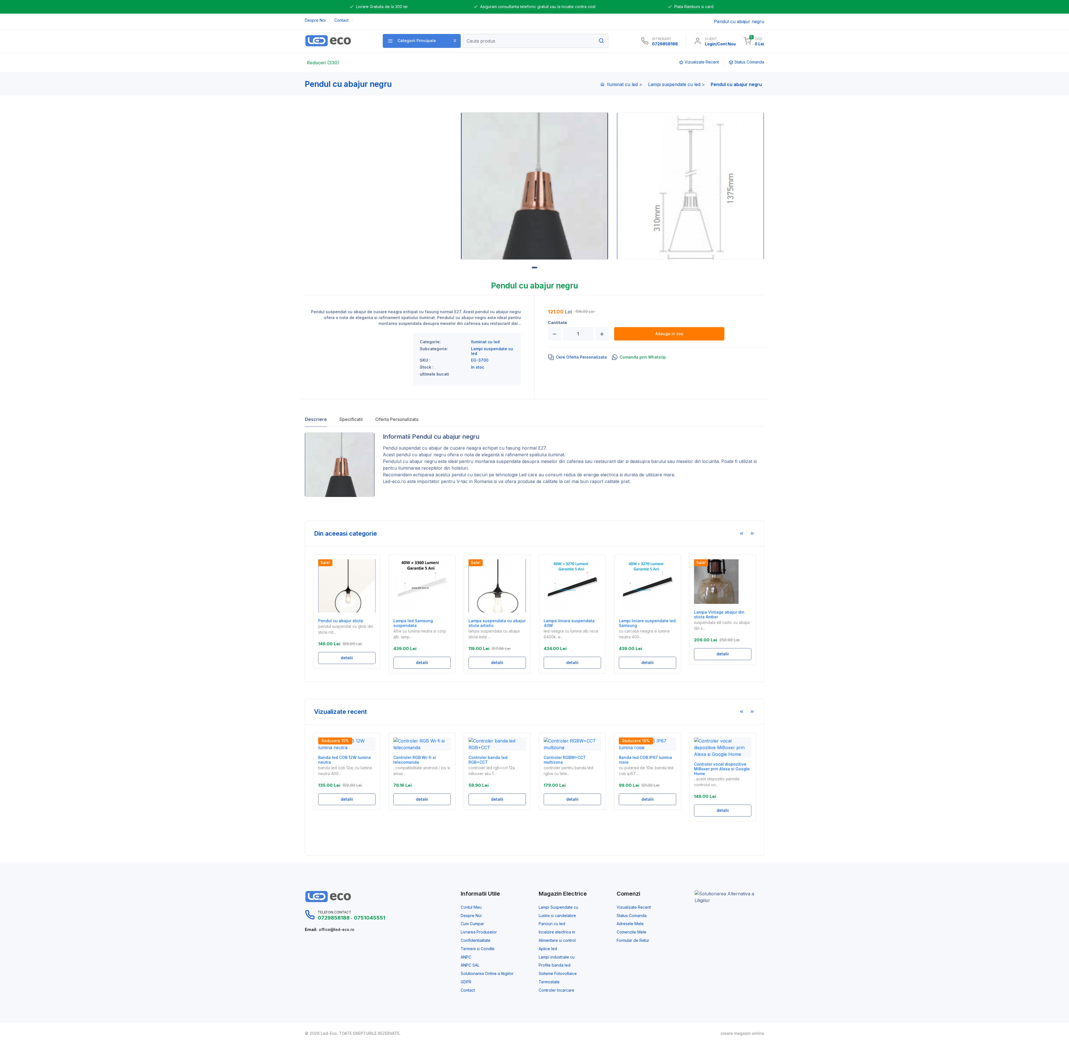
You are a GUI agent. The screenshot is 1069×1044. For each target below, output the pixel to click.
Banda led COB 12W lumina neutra (344, 759)
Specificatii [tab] (351, 419)
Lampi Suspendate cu (558, 907)
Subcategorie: (434, 349)
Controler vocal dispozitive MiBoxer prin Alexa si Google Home (722, 769)
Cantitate (557, 322)
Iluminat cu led (622, 84)
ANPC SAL (470, 965)
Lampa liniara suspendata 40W (569, 623)
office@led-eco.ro (336, 929)
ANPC (466, 957)
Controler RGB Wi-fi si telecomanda (414, 759)
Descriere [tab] (316, 419)
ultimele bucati (434, 374)
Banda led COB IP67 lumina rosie (645, 759)
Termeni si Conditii (477, 949)
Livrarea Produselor (479, 932)
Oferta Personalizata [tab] (396, 419)
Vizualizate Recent (634, 907)
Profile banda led (554, 965)
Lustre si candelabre (557, 915)
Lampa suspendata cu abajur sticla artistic (497, 623)
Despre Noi (471, 915)
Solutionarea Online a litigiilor (487, 973)
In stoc (477, 367)
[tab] (577, 357)
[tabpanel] (534, 186)
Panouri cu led (552, 924)
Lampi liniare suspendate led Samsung (647, 623)
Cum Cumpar (472, 924)
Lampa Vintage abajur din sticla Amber (719, 614)
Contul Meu (471, 907)
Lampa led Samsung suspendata (413, 623)
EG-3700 (479, 360)
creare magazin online (742, 1033)
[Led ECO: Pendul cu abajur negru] (337, 41)
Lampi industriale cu (557, 957)
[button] (422, 41)
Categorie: (430, 342)
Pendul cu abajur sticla (340, 621)
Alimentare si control (557, 940)
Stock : (426, 367)
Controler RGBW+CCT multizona (565, 759)
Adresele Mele (630, 924)
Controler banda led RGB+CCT (488, 759)
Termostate (549, 982)
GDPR (466, 982)
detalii (347, 657)
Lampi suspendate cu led (674, 84)
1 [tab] (534, 267)
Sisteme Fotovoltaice (558, 973)
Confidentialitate (476, 940)
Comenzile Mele (631, 932)
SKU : (425, 360)
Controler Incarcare (556, 990)
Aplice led (548, 949)
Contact (468, 990)
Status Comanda (631, 915)
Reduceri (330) (323, 62)
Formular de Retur (633, 940)
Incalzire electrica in (557, 932)
